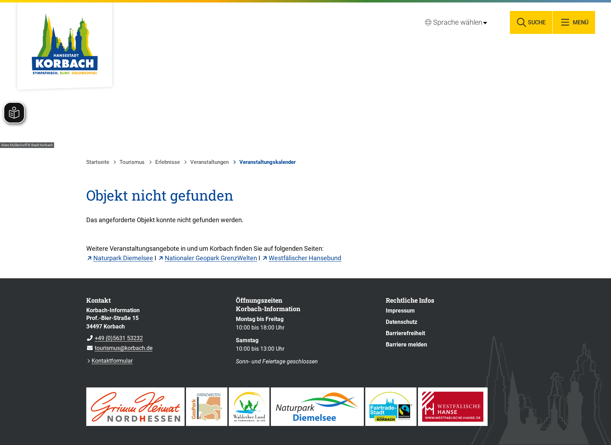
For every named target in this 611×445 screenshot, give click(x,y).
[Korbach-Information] (155, 329)
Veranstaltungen (209, 162)
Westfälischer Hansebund (305, 258)
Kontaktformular (112, 360)
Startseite (97, 162)
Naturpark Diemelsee (123, 258)
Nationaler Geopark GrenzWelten (211, 258)
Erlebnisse (167, 162)
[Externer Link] (135, 406)
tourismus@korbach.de (119, 348)
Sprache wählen (457, 22)
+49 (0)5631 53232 (114, 338)
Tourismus (132, 162)
